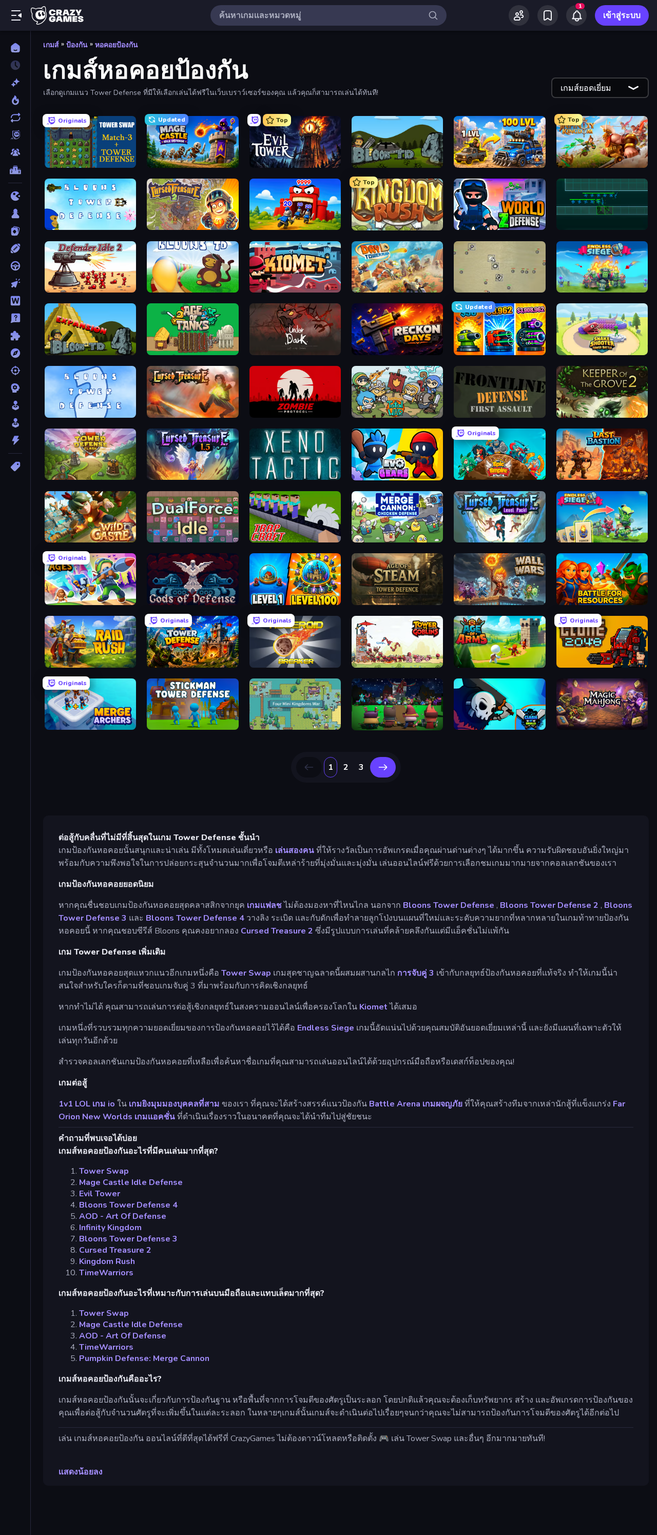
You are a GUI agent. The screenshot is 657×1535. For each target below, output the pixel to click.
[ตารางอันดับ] (15, 170)
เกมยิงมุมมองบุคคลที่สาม (174, 1104)
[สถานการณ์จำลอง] (15, 405)
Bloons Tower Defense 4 (195, 918)
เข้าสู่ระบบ (622, 15)
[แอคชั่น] (15, 440)
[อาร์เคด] (15, 423)
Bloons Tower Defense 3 (128, 1239)
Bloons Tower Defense (448, 905)
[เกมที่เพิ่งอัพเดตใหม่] (15, 117)
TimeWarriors (106, 1272)
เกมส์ (51, 45)
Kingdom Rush (107, 1261)
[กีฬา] (15, 248)
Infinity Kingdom (110, 1227)
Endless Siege (325, 1028)
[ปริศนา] (15, 335)
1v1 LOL (74, 1104)
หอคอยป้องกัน (116, 45)
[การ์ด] (15, 231)
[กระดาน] (15, 213)
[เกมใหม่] (15, 82)
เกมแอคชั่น (154, 1116)
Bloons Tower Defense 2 (549, 905)
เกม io (103, 1104)
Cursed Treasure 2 (277, 931)
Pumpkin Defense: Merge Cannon (144, 1358)
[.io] (15, 196)
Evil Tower (99, 1193)
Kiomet (373, 1007)
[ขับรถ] (15, 266)
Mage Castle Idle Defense (131, 1182)
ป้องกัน (77, 45)
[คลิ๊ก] (15, 283)
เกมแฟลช (264, 905)
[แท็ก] (15, 466)
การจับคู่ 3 (415, 973)
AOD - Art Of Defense (122, 1216)
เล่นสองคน (294, 850)
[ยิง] (15, 370)
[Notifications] (576, 15)
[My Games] (547, 15)
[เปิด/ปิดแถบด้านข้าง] (16, 15)
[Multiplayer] (15, 152)
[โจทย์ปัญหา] (15, 318)
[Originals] (15, 135)
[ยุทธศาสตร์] (15, 388)
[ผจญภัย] (15, 353)
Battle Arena (394, 1104)
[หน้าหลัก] (15, 47)
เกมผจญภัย (442, 1104)
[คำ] (15, 300)
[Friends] (519, 15)
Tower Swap (246, 973)
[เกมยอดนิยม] (15, 100)
